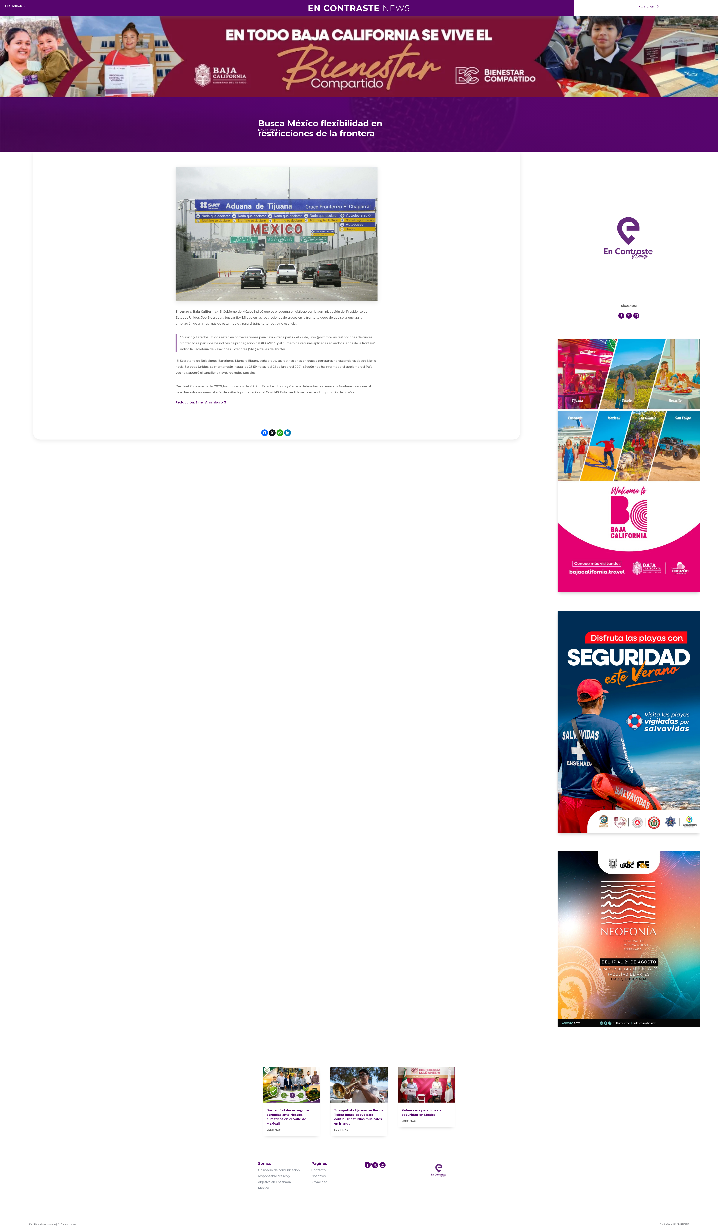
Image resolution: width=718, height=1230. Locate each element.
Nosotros (318, 1176)
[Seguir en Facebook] (621, 316)
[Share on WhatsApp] (280, 432)
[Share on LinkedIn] (287, 432)
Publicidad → (15, 6)
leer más (274, 1130)
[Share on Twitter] (272, 432)
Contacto (318, 1170)
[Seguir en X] (629, 316)
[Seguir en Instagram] (636, 316)
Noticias (646, 6)
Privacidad (319, 1182)
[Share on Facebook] (264, 432)
